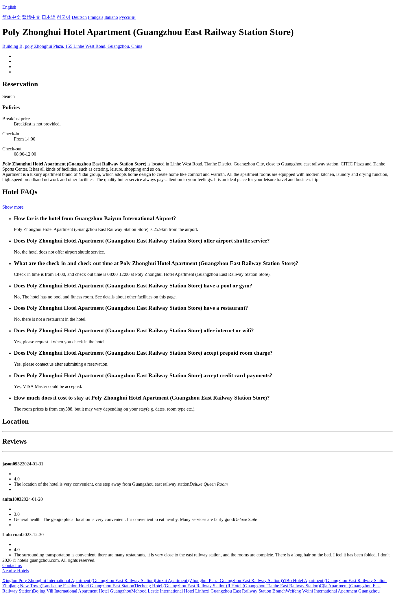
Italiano (111, 17)
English (9, 7)
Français (95, 17)
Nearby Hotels (15, 570)
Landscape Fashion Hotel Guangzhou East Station (88, 585)
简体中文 (11, 17)
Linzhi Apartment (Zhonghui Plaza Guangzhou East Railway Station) (218, 580)
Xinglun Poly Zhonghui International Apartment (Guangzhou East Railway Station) (78, 580)
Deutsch (79, 17)
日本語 (49, 17)
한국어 (64, 17)
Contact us (12, 565)
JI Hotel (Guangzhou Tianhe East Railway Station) (273, 585)
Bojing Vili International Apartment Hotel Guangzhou (82, 590)
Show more (12, 207)
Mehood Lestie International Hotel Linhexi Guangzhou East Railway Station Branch (208, 590)
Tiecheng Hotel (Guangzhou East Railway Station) (180, 585)
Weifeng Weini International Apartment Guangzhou (333, 590)
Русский (127, 17)
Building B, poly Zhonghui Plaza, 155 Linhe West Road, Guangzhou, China (72, 46)
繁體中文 (31, 17)
